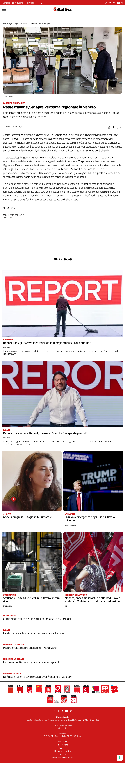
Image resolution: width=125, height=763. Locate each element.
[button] (109, 127)
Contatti (6, 3)
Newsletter (30, 3)
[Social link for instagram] (114, 3)
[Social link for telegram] (122, 3)
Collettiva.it (62, 717)
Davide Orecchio (70, 525)
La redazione (17, 3)
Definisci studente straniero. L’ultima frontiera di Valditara (37, 676)
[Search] (41, 3)
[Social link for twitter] (106, 3)
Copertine (18, 23)
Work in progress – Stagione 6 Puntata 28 (28, 517)
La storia (62, 754)
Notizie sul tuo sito (62, 751)
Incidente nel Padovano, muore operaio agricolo (31, 662)
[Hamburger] (4, 10)
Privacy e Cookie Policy (62, 757)
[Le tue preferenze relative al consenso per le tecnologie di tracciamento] (120, 758)
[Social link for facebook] (110, 3)
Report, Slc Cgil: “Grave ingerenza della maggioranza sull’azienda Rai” (47, 342)
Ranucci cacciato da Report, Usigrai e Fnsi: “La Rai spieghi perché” (45, 433)
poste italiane (15, 215)
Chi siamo (62, 741)
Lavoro (27, 23)
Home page (7, 23)
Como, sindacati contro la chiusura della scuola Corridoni (37, 618)
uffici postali (9, 217)
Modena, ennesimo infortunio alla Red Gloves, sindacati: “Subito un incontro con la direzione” (93, 599)
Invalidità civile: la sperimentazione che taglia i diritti (34, 633)
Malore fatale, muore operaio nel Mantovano (30, 647)
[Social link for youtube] (118, 3)
